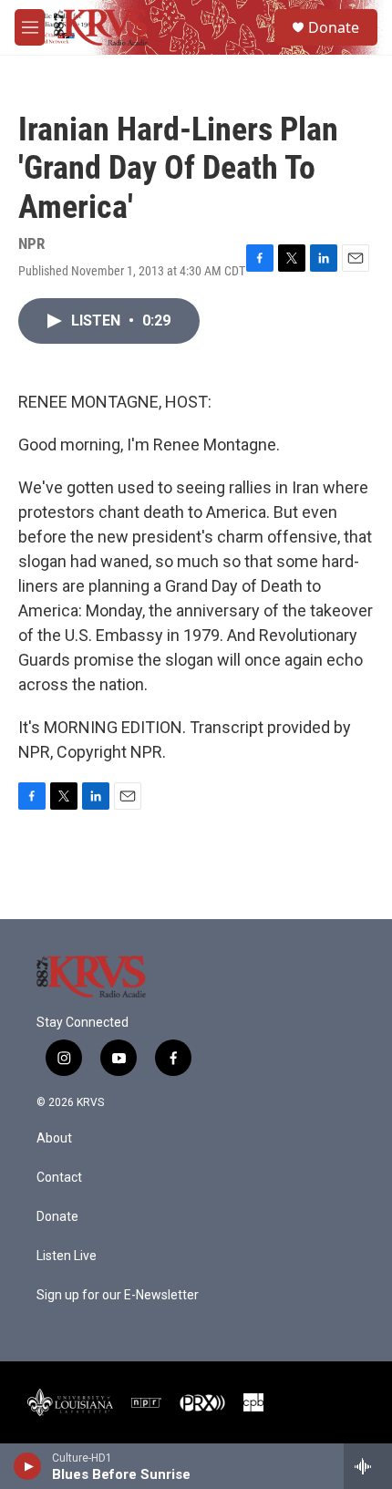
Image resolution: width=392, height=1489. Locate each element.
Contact (59, 1177)
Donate (333, 27)
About (54, 1138)
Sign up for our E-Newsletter (117, 1295)
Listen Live (66, 1256)
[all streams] (368, 1466)
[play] (27, 1466)
